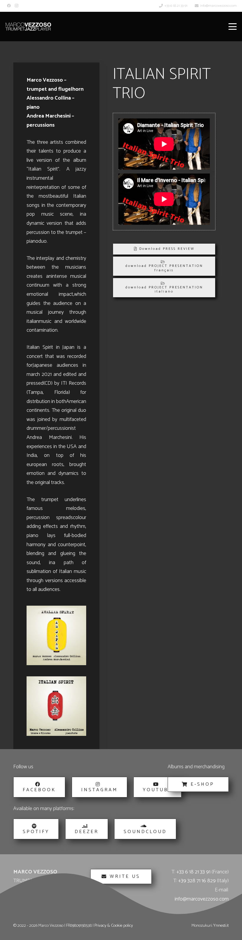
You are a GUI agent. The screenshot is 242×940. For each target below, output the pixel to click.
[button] (232, 26)
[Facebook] (9, 5)
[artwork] (56, 635)
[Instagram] (16, 5)
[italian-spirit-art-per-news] (56, 706)
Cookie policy (122, 925)
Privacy (100, 925)
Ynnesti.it (221, 925)
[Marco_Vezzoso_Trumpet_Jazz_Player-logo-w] (28, 26)
